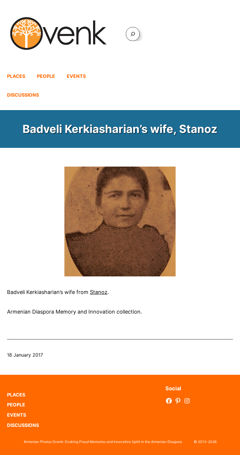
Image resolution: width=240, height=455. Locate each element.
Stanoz (98, 292)
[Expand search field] (133, 34)
